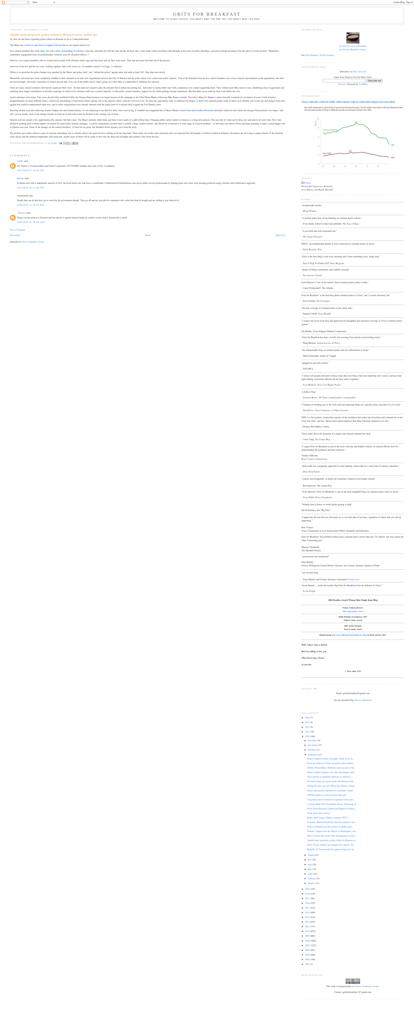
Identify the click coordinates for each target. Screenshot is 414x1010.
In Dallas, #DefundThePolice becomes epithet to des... (332, 822)
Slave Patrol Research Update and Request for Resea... (332, 808)
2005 (307, 954)
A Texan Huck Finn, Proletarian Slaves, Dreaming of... (332, 804)
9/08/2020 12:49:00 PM (30, 204)
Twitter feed (353, 579)
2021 (307, 731)
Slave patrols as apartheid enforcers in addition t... (330, 776)
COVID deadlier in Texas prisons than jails (326, 794)
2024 (307, 717)
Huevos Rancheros (363, 699)
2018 (307, 893)
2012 (307, 921)
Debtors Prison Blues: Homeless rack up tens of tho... (331, 767)
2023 (307, 722)
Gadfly (20, 160)
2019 (307, 888)
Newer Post (15, 235)
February (312, 878)
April (310, 873)
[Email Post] (60, 143)
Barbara (20, 178)
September (313, 754)
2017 (307, 898)
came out (44, 50)
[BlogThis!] (67, 143)
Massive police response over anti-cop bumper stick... (331, 772)
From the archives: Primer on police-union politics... (331, 763)
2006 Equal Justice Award (353, 611)
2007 (307, 945)
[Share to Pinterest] (77, 143)
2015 (307, 907)
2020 (307, 736)
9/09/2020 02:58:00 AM (30, 222)
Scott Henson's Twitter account (319, 55)
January (311, 883)
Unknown (21, 212)
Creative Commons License (366, 986)
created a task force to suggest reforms (43, 45)
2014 (307, 912)
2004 (307, 959)
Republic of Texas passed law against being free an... (331, 849)
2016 (307, 903)
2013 (307, 917)
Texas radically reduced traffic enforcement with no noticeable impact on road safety (348, 102)
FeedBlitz (363, 84)
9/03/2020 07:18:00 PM (30, 170)
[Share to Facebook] (74, 143)
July (310, 859)
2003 (307, 964)
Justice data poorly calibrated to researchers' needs (330, 790)
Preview (342, 84)
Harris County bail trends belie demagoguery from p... (332, 835)
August (311, 854)
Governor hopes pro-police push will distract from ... (331, 781)
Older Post (280, 235)
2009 (307, 935)
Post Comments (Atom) (33, 241)
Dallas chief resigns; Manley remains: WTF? (327, 817)
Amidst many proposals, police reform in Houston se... (332, 840)
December (313, 740)
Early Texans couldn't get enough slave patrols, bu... (331, 844)
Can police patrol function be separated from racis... (331, 799)
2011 (307, 926)
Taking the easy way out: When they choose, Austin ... (332, 785)
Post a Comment (17, 229)
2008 (307, 940)
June (310, 864)
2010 (307, 931)
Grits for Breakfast (207, 14)
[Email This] (64, 143)
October (312, 749)
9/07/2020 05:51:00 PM (30, 187)
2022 (307, 726)
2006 (307, 950)
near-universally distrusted (200, 110)
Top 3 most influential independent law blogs (349, 634)
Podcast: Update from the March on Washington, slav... (332, 831)
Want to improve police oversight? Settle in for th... (330, 758)
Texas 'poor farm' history (318, 813)
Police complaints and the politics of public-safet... (330, 826)
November (313, 745)
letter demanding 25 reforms (70, 50)
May (310, 869)
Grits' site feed (359, 71)
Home (148, 235)
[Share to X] (70, 143)
